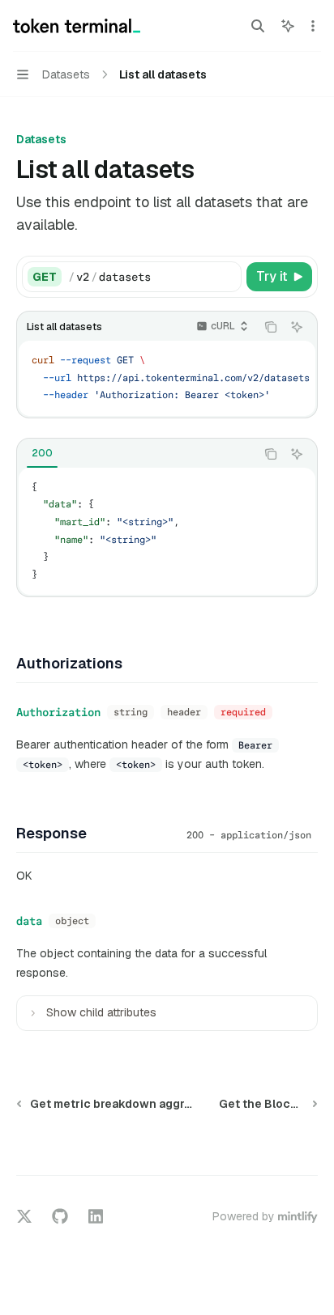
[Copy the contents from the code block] (270, 326)
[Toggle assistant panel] (287, 26)
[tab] (42, 453)
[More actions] (313, 26)
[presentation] (167, 378)
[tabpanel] (167, 532)
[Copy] (226, 276)
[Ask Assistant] (296, 326)
